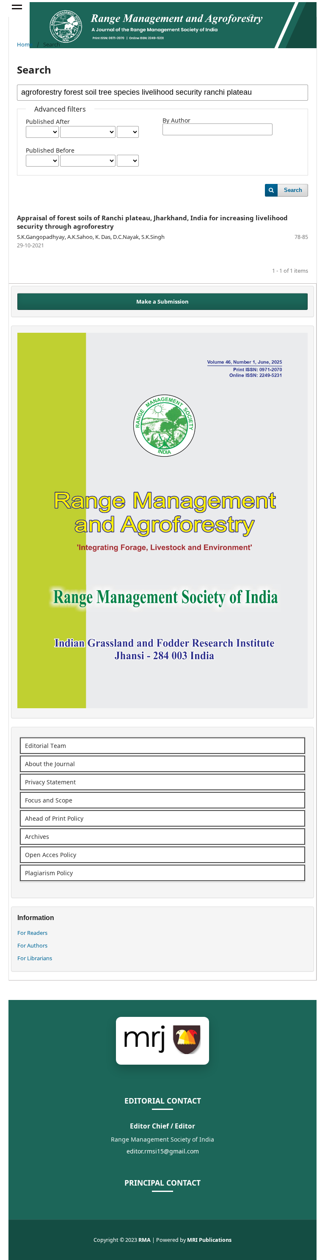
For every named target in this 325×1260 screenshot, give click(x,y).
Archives (37, 837)
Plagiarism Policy (49, 873)
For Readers (32, 933)
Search (293, 190)
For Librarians (34, 958)
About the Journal (50, 764)
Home (25, 44)
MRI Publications (209, 1240)
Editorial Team (45, 746)
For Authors (32, 945)
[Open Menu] (16, 8)
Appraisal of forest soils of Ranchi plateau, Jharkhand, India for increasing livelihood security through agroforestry (152, 222)
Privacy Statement (50, 782)
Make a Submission (162, 301)
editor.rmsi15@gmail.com (163, 1151)
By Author (176, 120)
